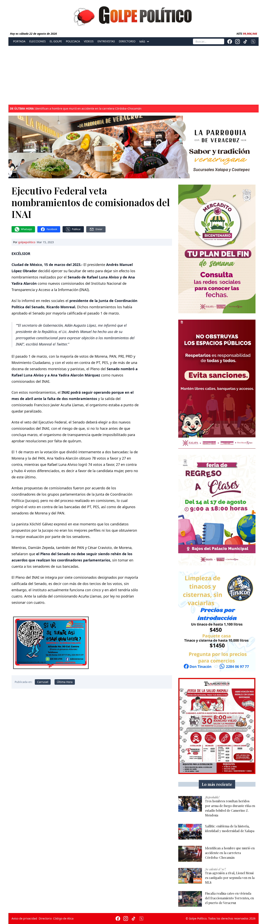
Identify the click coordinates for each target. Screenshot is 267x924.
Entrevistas (106, 41)
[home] (133, 15)
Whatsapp (26, 229)
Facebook (52, 229)
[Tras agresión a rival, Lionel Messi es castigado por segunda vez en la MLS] (190, 876)
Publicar (76, 229)
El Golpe (56, 41)
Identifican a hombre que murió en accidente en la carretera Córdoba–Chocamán (76, 108)
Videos (89, 41)
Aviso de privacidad (24, 918)
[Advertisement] (133, 75)
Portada (19, 41)
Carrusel (42, 682)
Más (142, 41)
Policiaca (73, 41)
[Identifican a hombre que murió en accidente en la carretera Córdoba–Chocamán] (190, 854)
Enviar (99, 229)
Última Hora (65, 682)
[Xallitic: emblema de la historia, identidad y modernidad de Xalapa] (190, 832)
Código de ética (63, 918)
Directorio (127, 41)
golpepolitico (26, 242)
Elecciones (37, 41)
